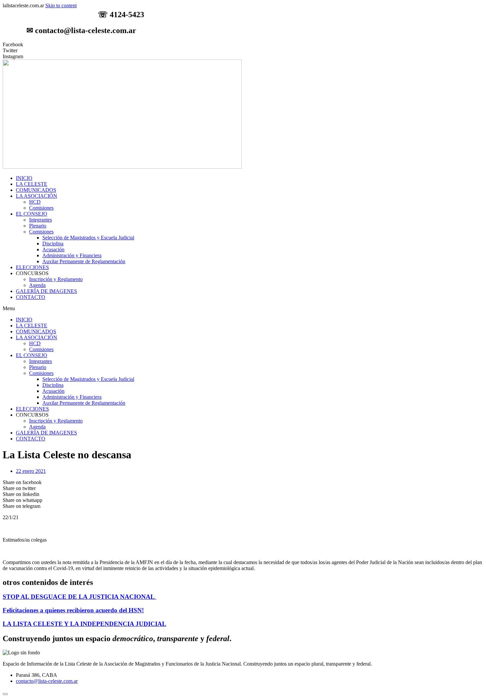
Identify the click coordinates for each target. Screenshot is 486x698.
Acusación (53, 249)
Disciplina (52, 243)
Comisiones (41, 208)
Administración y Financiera (71, 255)
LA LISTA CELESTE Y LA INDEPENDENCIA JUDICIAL (84, 623)
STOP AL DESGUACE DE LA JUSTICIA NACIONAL (79, 596)
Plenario (37, 225)
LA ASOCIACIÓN (36, 196)
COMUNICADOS (36, 190)
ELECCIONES (32, 267)
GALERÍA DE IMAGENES (46, 291)
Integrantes (40, 220)
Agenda (37, 285)
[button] (243, 308)
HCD (35, 202)
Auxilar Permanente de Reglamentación (83, 261)
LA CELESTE (31, 184)
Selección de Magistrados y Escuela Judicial (88, 237)
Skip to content (61, 5)
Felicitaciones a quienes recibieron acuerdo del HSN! (73, 610)
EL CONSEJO (31, 214)
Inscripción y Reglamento (56, 279)
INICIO (24, 178)
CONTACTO (30, 297)
